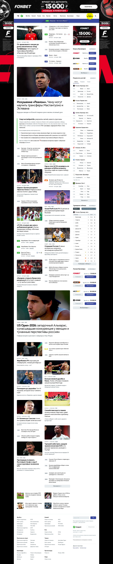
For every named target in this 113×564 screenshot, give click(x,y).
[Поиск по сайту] (96, 16)
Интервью (19, 534)
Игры (78, 16)
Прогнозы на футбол (22, 528)
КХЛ (59, 519)
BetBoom (19, 557)
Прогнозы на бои (21, 544)
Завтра (32, 542)
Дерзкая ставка (34, 546)
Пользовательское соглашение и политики (82, 539)
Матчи (55, 16)
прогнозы (22, 124)
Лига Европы (33, 523)
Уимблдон (60, 542)
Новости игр (48, 559)
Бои (44, 16)
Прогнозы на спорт (22, 538)
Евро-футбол (76, 547)
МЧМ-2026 (60, 526)
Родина (77, 252)
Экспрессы (33, 544)
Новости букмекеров (35, 553)
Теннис (39, 16)
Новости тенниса (49, 540)
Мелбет (32, 557)
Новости (47, 553)
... (93, 18)
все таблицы (92, 205)
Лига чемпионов (34, 521)
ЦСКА (76, 223)
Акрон (77, 258)
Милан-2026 (61, 553)
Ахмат (76, 243)
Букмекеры (70, 16)
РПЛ (42, 125)
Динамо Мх (78, 228)
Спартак (77, 220)
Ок (93, 517)
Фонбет (19, 555)
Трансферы (20, 526)
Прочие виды (48, 550)
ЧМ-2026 (32, 526)
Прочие (48, 16)
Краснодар (78, 217)
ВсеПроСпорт (83, 547)
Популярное (20, 530)
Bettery (19, 559)
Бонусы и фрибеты (22, 553)
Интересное (20, 532)
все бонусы (93, 49)
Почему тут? (78, 276)
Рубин (76, 237)
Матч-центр (20, 521)
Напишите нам (91, 527)
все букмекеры (92, 269)
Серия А (32, 532)
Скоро (88, 81)
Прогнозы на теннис (22, 546)
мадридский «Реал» (56, 125)
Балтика (77, 231)
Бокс (59, 534)
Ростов (77, 246)
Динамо (77, 234)
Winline (32, 555)
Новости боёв (48, 532)
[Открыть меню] (18, 16)
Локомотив (78, 255)
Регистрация (90, 276)
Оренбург (77, 240)
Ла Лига (32, 530)
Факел (77, 261)
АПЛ (31, 528)
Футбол (28, 16)
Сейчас (76, 81)
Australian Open (62, 540)
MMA (59, 532)
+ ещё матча (76, 180)
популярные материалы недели (49, 140)
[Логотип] (22, 16)
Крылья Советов (79, 249)
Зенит (76, 225)
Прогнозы (63, 16)
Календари (20, 523)
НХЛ (59, 521)
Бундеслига (33, 534)
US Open (47, 546)
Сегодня (32, 540)
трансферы (47, 125)
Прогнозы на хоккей (22, 542)
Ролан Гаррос (61, 544)
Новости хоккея (49, 519)
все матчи (93, 78)
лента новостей (34, 140)
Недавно (82, 81)
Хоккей (34, 16)
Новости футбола (21, 519)
